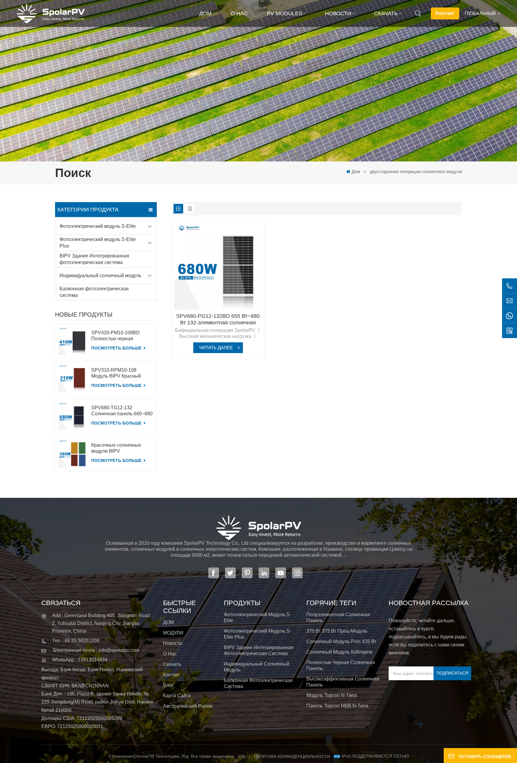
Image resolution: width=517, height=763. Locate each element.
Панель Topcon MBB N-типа (337, 705)
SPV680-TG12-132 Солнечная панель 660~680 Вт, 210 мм (122, 411)
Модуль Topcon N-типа (331, 695)
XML (242, 756)
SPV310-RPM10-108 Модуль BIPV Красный (116, 373)
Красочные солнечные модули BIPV (116, 448)
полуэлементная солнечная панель (338, 617)
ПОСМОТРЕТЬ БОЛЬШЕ (117, 348)
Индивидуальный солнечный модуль (100, 275)
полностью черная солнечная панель (340, 665)
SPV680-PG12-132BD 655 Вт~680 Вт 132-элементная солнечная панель (218, 319)
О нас (239, 13)
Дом (205, 13)
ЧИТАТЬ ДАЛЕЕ (216, 347)
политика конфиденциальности (292, 756)
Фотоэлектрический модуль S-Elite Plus (98, 242)
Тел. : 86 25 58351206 (75, 640)
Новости (338, 13)
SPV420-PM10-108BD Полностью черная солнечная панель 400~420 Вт (121, 336)
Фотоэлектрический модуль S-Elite (98, 226)
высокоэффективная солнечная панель (342, 681)
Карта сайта (177, 695)
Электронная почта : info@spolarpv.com (95, 650)
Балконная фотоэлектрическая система (94, 292)
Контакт (445, 13)
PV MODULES (284, 13)
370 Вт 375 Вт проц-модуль (336, 631)
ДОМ (168, 622)
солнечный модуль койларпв (339, 651)
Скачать (386, 13)
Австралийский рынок (187, 706)
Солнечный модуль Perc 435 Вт (341, 641)
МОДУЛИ (173, 632)
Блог (168, 685)
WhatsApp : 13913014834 (79, 659)
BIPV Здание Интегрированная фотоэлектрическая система (94, 259)
